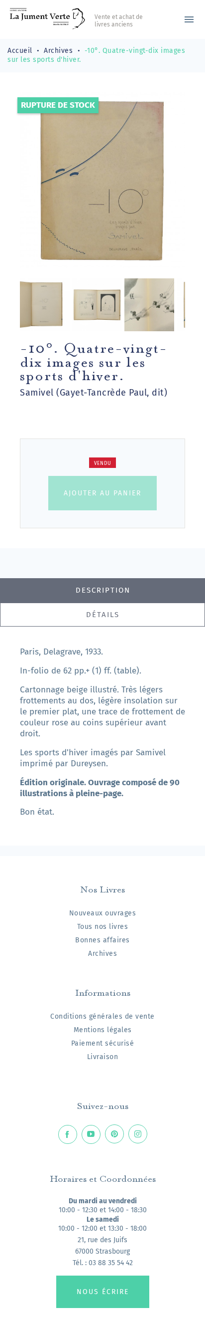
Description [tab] (103, 590)
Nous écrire (103, 1292)
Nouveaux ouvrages (102, 913)
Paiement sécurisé (102, 1043)
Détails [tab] (102, 614)
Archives (102, 953)
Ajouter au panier (102, 493)
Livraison (102, 1057)
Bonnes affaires (102, 940)
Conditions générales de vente (102, 1016)
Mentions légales (103, 1030)
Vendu (102, 463)
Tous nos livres (102, 926)
